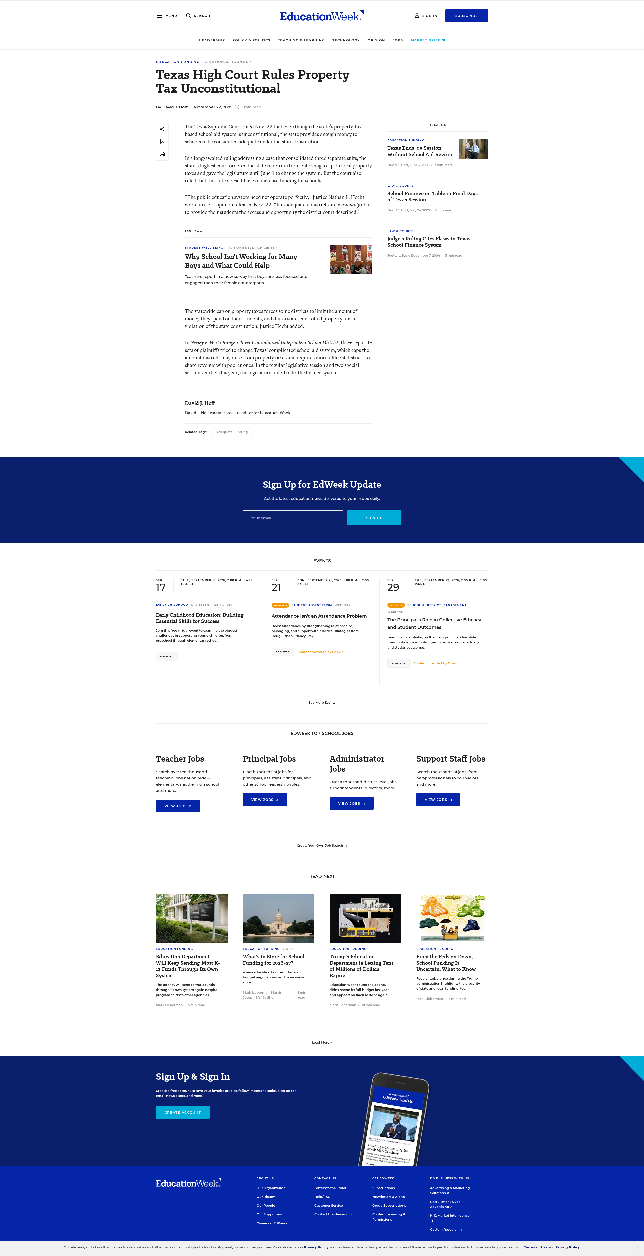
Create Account (183, 1112)
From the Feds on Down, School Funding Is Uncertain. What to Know (446, 963)
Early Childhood (172, 604)
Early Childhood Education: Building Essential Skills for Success (200, 618)
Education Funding (178, 62)
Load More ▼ (322, 1042)
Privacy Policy (316, 1247)
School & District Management (437, 605)
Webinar (343, 605)
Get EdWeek (383, 1178)
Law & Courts (400, 185)
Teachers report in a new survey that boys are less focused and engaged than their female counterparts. (246, 279)
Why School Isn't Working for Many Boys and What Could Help (241, 261)
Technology (346, 40)
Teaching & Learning (301, 40)
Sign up (374, 518)
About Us (265, 1178)
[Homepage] (322, 16)
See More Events (322, 702)
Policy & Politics (251, 40)
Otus (452, 663)
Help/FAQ (322, 1197)
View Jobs (176, 806)
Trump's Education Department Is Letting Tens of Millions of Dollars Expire (362, 966)
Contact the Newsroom (333, 1214)
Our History (266, 1197)
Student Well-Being (204, 247)
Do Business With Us (449, 1178)
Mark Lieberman (169, 1005)
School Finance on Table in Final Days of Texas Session (432, 196)
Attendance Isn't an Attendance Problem (319, 616)
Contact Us (325, 1178)
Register (167, 656)
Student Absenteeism (312, 605)
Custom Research (444, 1229)
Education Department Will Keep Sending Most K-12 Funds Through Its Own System (188, 966)
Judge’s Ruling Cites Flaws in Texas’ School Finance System (429, 242)
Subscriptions (383, 1188)
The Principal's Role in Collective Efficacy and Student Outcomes (434, 623)
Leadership (212, 40)
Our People (266, 1205)
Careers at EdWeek (272, 1223)
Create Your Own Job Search (320, 845)
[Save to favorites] (162, 141)
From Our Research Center (251, 247)
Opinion (376, 40)
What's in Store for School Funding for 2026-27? (273, 960)
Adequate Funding (232, 432)
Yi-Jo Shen (267, 997)
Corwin (338, 652)
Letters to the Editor (330, 1188)
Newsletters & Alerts (388, 1197)
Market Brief (426, 40)
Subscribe (466, 16)
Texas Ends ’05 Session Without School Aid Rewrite (420, 151)
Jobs (398, 40)
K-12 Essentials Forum (211, 604)
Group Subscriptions (389, 1205)
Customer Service (328, 1205)
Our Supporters (269, 1214)
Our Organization (271, 1188)
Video (287, 949)
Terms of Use (536, 1247)
